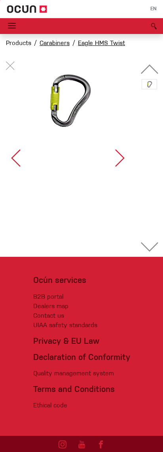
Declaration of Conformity (81, 358)
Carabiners (55, 43)
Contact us (48, 316)
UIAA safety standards (65, 325)
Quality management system (73, 374)
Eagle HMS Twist (101, 43)
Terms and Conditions (74, 390)
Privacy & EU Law (66, 341)
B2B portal (48, 297)
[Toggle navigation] (11, 26)
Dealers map (50, 306)
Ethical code (50, 406)
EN (153, 9)
